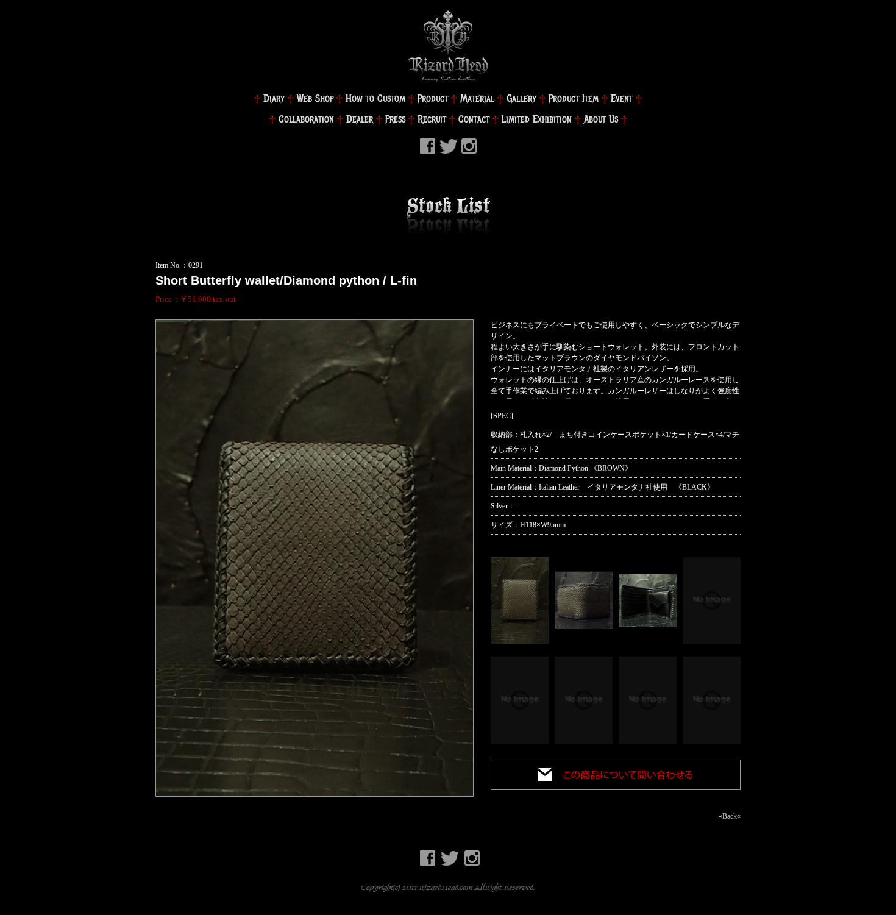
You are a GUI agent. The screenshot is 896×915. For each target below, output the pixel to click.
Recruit (432, 119)
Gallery (521, 98)
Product (433, 98)
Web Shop (315, 98)
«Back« (730, 816)
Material (477, 98)
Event (622, 98)
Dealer (359, 119)
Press (395, 119)
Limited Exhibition (537, 119)
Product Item (574, 98)
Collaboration (306, 119)
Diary (274, 98)
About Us (601, 119)
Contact (473, 119)
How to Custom (375, 98)
